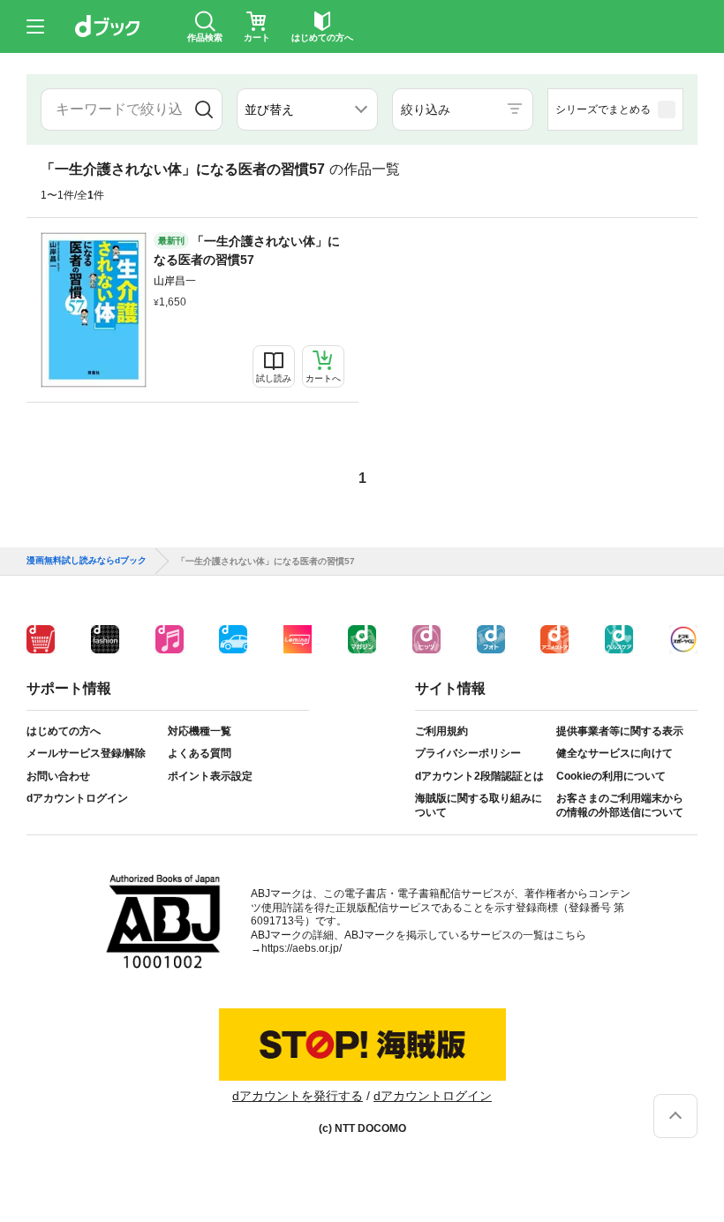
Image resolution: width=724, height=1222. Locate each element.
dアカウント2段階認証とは (479, 776)
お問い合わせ (58, 776)
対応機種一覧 (199, 731)
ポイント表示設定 (210, 776)
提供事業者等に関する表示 (619, 731)
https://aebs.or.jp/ (301, 948)
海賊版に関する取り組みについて (478, 805)
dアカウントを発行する (297, 1096)
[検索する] (203, 109)
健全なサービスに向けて (614, 753)
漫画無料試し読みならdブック (86, 560)
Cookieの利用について (611, 776)
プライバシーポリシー (468, 753)
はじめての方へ (63, 731)
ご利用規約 (441, 731)
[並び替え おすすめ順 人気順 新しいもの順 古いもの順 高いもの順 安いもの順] (307, 109)
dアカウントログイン (77, 798)
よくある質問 (199, 753)
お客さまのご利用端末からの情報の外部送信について (619, 805)
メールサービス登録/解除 (86, 753)
